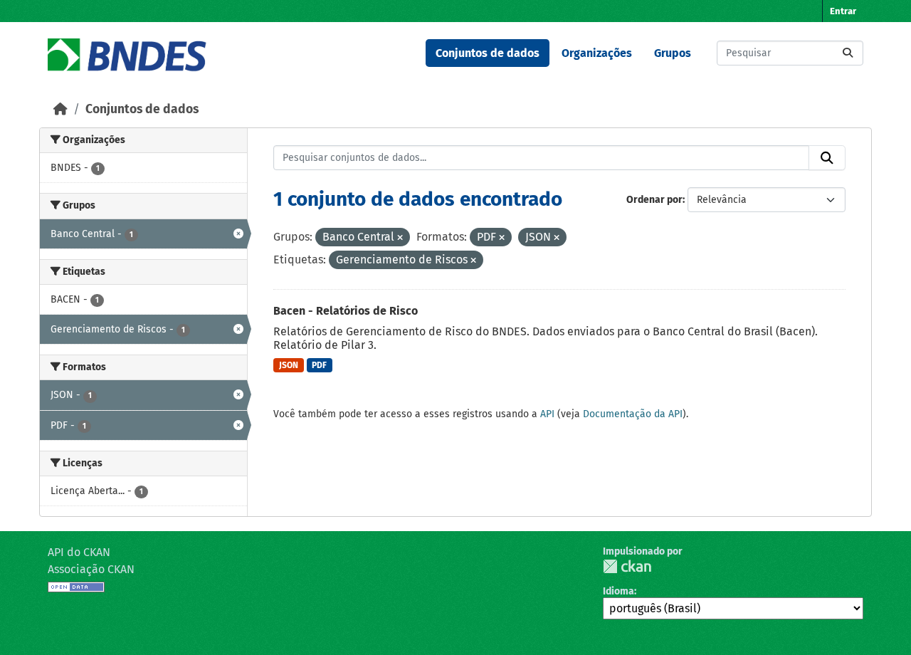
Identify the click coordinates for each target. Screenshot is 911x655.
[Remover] (400, 238)
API (547, 414)
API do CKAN (79, 552)
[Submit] (847, 53)
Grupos (672, 53)
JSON (288, 365)
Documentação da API (633, 414)
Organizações (597, 53)
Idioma (618, 591)
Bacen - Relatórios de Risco (345, 311)
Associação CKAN (91, 569)
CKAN (627, 566)
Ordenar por (654, 200)
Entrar (843, 11)
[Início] (60, 109)
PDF (319, 365)
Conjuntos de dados (487, 53)
